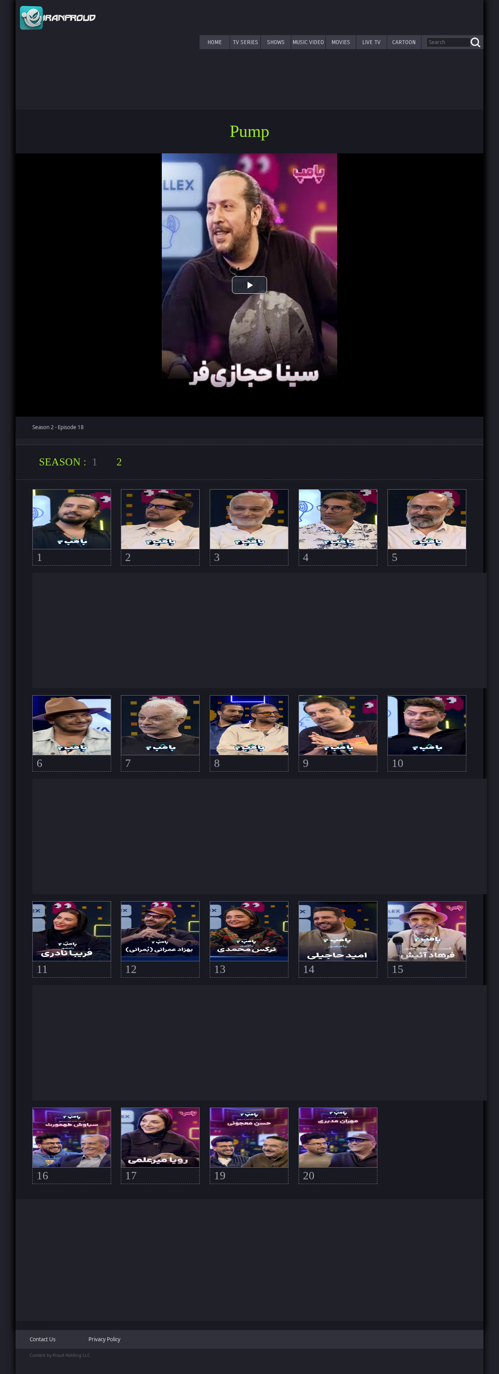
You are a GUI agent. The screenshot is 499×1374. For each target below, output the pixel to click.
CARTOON (404, 42)
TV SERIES (245, 42)
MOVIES (340, 42)
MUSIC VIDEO (308, 42)
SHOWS (276, 42)
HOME (214, 42)
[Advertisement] (260, 630)
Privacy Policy (104, 1339)
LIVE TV (371, 42)
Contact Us (42, 1339)
